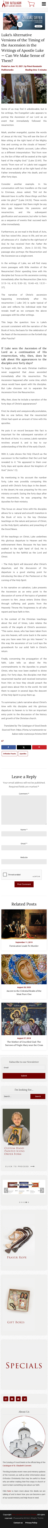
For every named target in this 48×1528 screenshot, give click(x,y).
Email (24, 843)
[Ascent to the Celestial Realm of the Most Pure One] (24, 968)
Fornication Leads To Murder (24, 946)
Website (24, 857)
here (9, 1491)
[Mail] (18, 1399)
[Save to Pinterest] (39, 747)
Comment (24, 793)
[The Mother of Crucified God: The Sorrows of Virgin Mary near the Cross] (24, 1018)
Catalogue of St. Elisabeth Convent (17, 1466)
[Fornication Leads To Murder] (24, 923)
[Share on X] (24, 747)
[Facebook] (12, 1399)
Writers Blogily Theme (33, 1518)
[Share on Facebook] (8, 747)
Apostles (23, 754)
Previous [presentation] (6, 1190)
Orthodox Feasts (9, 754)
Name (24, 829)
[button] (20, 1202)
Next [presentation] (42, 1190)
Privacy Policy (31, 1523)
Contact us (18, 1523)
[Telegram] (24, 1399)
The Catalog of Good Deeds (24, 1514)
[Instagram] (6, 1399)
